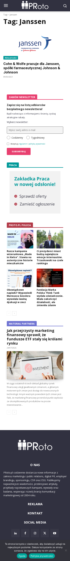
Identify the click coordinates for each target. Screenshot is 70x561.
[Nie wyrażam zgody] (65, 550)
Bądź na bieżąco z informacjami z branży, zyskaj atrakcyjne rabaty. (31, 115)
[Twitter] (45, 533)
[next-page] (14, 313)
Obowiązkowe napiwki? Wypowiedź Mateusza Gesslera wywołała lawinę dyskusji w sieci (19, 296)
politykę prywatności (37, 144)
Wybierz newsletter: (17, 122)
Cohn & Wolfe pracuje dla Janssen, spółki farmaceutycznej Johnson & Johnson (31, 68)
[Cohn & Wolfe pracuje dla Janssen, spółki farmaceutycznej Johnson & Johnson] (35, 44)
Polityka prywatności (42, 556)
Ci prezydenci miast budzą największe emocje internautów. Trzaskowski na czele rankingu (50, 257)
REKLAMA (35, 504)
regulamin (23, 144)
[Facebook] (25, 533)
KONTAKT (35, 513)
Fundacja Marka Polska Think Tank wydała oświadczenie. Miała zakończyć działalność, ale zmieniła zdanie (50, 297)
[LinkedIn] (15, 533)
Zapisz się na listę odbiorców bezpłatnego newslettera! (26, 107)
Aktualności (11, 57)
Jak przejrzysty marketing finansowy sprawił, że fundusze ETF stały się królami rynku (34, 337)
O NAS (35, 465)
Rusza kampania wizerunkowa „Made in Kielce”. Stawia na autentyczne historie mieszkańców (20, 257)
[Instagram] (35, 533)
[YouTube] (54, 533)
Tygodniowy (38, 137)
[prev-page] (9, 313)
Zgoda (22, 556)
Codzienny (17, 137)
